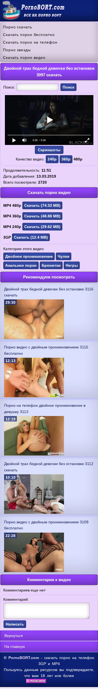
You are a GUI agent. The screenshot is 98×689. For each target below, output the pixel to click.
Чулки (63, 256)
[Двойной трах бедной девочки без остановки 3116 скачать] (34, 337)
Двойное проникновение (29, 256)
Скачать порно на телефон (30, 42)
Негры (72, 265)
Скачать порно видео (24, 57)
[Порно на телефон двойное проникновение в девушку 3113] (34, 454)
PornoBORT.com (23, 657)
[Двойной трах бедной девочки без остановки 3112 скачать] (34, 512)
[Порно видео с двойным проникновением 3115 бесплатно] (34, 396)
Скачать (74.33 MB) (42, 205)
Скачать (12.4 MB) (31, 237)
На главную (14, 646)
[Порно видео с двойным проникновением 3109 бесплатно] (34, 571)
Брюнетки (51, 265)
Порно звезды (17, 50)
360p (66, 159)
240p (52, 159)
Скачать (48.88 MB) (42, 216)
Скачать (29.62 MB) (42, 226)
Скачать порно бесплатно (29, 34)
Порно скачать (17, 27)
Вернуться (13, 635)
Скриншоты (49, 150)
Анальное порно (21, 265)
